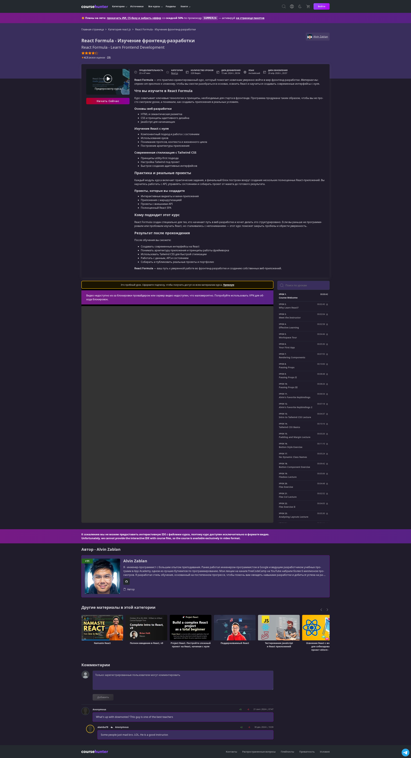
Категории (118, 6)
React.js (174, 73)
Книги (184, 6)
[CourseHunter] (94, 6)
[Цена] (308, 6)
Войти (321, 6)
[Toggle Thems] (300, 6)
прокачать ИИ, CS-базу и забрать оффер (134, 18)
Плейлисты (287, 751)
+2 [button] (241, 727)
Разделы (171, 6)
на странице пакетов (250, 18)
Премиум (228, 284)
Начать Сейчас (108, 101)
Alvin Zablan (135, 561)
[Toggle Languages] (292, 6)
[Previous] (321, 609)
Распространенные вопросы (259, 751)
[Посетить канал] (405, 752)
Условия (325, 751)
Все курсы (154, 6)
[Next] (327, 609)
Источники (137, 6)
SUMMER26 (210, 18)
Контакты (231, 751)
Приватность (307, 751)
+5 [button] (240, 709)
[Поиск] (284, 6)
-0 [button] (248, 709)
